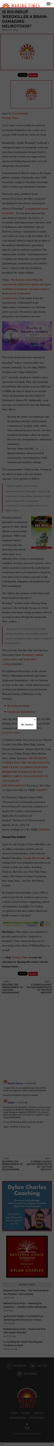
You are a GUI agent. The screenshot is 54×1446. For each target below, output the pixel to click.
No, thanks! (27, 724)
